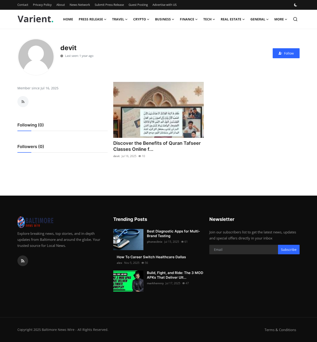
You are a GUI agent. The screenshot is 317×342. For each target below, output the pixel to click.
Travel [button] (118, 19)
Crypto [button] (139, 19)
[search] (295, 19)
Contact (22, 5)
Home (68, 19)
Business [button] (163, 19)
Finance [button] (187, 19)
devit (116, 156)
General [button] (257, 19)
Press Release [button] (91, 19)
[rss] (22, 260)
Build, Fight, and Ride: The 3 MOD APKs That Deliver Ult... (175, 275)
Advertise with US (164, 5)
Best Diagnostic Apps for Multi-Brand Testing (173, 233)
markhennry (155, 283)
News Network (80, 5)
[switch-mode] (296, 4)
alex (119, 263)
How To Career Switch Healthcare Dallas (151, 257)
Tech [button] (207, 19)
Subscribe (289, 249)
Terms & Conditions (280, 329)
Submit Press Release (109, 5)
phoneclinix (154, 242)
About (60, 5)
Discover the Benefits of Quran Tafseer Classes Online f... (157, 146)
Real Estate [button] (231, 19)
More (279, 19)
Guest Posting (138, 5)
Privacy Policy (42, 5)
